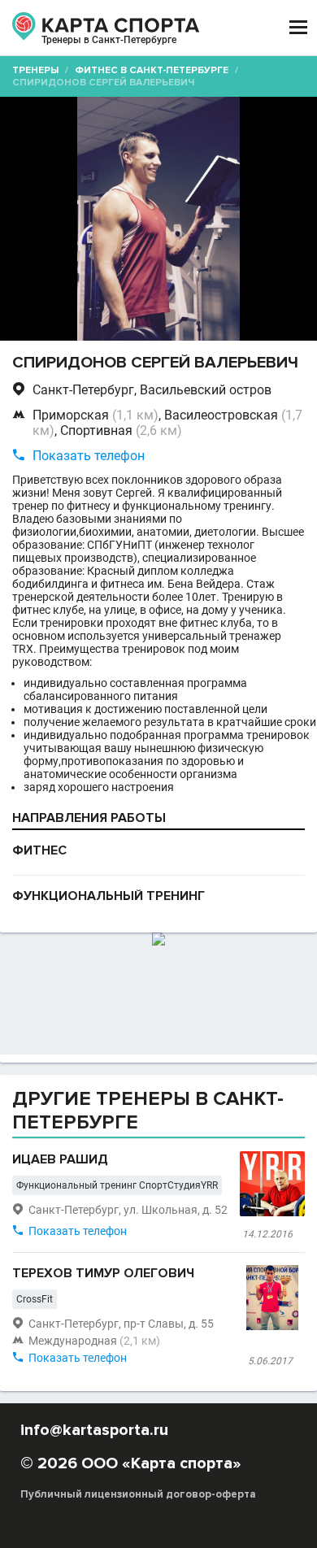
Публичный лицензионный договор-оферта (138, 1494)
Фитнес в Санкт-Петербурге (151, 70)
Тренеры (35, 70)
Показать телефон (89, 455)
